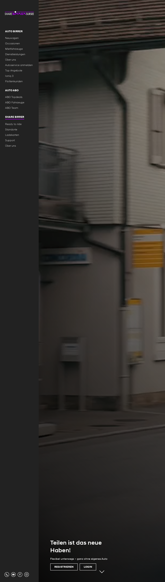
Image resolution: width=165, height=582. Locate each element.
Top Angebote (13, 70)
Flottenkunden (14, 81)
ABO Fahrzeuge (14, 102)
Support (10, 140)
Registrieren (64, 566)
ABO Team (11, 107)
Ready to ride (13, 124)
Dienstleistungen (15, 54)
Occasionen (12, 43)
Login (88, 566)
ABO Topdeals (13, 96)
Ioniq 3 (9, 75)
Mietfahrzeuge (14, 48)
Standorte (11, 129)
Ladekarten (12, 134)
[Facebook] (20, 574)
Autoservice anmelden (19, 65)
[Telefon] (7, 574)
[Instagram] (26, 574)
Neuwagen (12, 37)
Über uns (10, 59)
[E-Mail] (13, 574)
